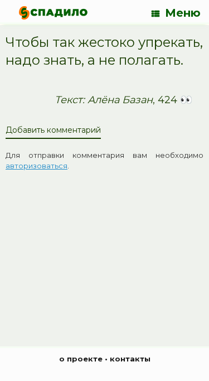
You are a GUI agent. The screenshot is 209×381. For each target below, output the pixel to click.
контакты (130, 358)
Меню (183, 13)
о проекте (81, 358)
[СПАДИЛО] (53, 13)
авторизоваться (36, 165)
